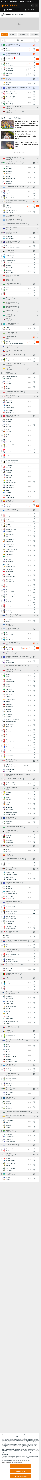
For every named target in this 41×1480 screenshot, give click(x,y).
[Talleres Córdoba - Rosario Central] (19, 196)
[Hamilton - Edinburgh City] (19, 575)
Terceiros (36, 1450)
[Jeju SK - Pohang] (19, 382)
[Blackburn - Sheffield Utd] (19, 690)
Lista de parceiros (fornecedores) (12, 1462)
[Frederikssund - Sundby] (19, 435)
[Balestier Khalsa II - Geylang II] (19, 1079)
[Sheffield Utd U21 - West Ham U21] (19, 783)
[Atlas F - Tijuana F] (19, 863)
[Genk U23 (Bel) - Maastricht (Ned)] (19, 907)
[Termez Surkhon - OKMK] (19, 1164)
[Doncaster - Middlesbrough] (19, 680)
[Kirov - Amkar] (19, 1050)
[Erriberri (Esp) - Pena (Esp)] (19, 922)
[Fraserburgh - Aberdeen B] (19, 570)
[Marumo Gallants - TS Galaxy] (19, 261)
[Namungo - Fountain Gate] (19, 1135)
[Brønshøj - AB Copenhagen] (19, 481)
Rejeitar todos (20, 1471)
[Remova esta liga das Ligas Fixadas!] (19, 45)
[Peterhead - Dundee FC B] (19, 590)
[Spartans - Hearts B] (19, 605)
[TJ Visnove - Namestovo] (19, 620)
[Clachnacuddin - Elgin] (19, 535)
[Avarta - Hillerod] (19, 430)
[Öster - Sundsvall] (19, 1107)
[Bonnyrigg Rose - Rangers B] (19, 530)
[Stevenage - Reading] (19, 730)
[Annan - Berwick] (19, 525)
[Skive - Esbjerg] (19, 491)
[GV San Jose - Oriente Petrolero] (19, 288)
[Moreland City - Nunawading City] (19, 237)
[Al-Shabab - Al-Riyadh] (19, 182)
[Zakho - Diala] (19, 803)
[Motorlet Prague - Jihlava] (19, 1007)
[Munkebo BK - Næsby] (19, 445)
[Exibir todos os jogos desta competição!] (37, 107)
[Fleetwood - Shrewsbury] (19, 705)
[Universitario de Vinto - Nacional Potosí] (19, 293)
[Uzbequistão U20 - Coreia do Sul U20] (19, 892)
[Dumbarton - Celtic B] (19, 555)
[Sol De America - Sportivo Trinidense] (19, 960)
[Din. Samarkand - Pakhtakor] (19, 1169)
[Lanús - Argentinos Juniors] (19, 191)
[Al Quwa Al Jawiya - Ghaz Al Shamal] (19, 813)
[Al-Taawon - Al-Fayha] (19, 172)
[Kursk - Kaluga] (19, 1045)
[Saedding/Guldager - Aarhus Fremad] (19, 461)
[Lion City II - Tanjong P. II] (19, 1084)
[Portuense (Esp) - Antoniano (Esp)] (19, 927)
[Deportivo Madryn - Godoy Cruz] (19, 211)
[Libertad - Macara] (19, 505)
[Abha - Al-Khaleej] (19, 167)
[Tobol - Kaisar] (19, 328)
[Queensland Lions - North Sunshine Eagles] (19, 246)
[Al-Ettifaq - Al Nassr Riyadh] (19, 177)
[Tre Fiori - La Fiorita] (19, 1069)
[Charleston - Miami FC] (19, 648)
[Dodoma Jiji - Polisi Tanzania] (19, 1140)
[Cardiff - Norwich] (19, 675)
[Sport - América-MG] (19, 64)
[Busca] (32, 5)
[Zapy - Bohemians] (19, 1017)
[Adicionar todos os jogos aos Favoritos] (1, 45)
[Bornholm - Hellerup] (19, 420)
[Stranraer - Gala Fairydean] (19, 611)
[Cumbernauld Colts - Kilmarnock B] (19, 550)
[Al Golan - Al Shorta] (19, 798)
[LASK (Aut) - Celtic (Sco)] (19, 102)
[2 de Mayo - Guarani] (19, 945)
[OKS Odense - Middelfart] (19, 450)
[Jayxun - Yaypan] (19, 1178)
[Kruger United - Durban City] (19, 256)
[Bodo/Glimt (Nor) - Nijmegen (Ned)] (19, 97)
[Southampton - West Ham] (19, 725)
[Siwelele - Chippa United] (19, 271)
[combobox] (19, 40)
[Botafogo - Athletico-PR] (19, 49)
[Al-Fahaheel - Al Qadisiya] (19, 841)
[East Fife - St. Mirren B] (19, 560)
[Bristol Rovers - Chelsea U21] (19, 770)
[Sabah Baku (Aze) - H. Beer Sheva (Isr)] (19, 92)
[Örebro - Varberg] (19, 1102)
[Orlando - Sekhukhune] (19, 266)
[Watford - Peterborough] (19, 745)
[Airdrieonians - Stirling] (19, 514)
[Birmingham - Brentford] (19, 750)
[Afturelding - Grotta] (19, 822)
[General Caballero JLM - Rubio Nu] (19, 955)
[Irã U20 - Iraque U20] (19, 887)
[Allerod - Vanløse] (19, 425)
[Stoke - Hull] (19, 735)
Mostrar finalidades (20, 1476)
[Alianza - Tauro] (19, 936)
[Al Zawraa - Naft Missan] (19, 808)
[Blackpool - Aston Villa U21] (19, 765)
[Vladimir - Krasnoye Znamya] (19, 1060)
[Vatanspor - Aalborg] (19, 466)
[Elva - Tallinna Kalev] (19, 633)
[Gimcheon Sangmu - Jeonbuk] (19, 377)
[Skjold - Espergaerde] (19, 496)
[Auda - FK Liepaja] (19, 850)
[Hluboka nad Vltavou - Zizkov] (19, 1022)
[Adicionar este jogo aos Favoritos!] (1, 49)
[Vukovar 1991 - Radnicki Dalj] (19, 411)
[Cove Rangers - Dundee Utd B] (19, 540)
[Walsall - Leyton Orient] (19, 740)
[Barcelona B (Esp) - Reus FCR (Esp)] (19, 912)
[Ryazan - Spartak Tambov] (19, 1055)
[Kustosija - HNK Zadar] (19, 401)
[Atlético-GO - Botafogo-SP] (19, 69)
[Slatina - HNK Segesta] (19, 406)
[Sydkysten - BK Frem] (19, 476)
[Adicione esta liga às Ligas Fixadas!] (22, 107)
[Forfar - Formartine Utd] (19, 565)
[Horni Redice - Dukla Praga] (19, 1002)
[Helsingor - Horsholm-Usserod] (19, 440)
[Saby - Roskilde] (19, 455)
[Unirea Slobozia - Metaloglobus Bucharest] (19, 1036)
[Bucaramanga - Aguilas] (19, 359)
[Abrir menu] (36, 5)
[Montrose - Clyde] (19, 585)
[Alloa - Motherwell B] (19, 520)
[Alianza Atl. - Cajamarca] (19, 969)
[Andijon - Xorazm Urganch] (19, 1159)
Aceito (20, 1466)
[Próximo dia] (37, 40)
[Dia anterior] (2, 40)
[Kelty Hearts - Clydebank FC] (19, 580)
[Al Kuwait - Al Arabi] (19, 836)
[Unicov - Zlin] (19, 1012)
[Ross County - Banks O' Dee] (19, 600)
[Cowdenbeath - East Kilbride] (19, 545)
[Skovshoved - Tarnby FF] (19, 471)
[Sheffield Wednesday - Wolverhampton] (19, 720)
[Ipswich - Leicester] (19, 710)
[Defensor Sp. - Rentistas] (19, 1149)
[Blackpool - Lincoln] (19, 695)
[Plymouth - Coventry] (19, 715)
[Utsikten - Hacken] (19, 1126)
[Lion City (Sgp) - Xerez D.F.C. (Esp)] (19, 917)
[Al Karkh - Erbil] (19, 793)
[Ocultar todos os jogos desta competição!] (37, 45)
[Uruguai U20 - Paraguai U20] (19, 897)
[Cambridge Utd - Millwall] (19, 700)
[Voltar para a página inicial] (10, 5)
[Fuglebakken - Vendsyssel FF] (19, 486)
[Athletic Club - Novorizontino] (19, 59)
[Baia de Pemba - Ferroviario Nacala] (19, 873)
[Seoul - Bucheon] (19, 387)
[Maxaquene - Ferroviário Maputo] (19, 878)
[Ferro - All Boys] (19, 206)
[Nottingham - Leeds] (19, 756)
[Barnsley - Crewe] (19, 685)
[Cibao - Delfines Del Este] (19, 987)
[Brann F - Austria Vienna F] (19, 661)
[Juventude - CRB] (19, 74)
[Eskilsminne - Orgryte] (19, 1121)
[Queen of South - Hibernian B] (19, 595)
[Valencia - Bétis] (19, 83)
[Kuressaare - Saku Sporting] (19, 638)
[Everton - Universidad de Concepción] (19, 342)
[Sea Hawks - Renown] (19, 1093)
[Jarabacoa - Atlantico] (19, 982)
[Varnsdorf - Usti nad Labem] (19, 997)
